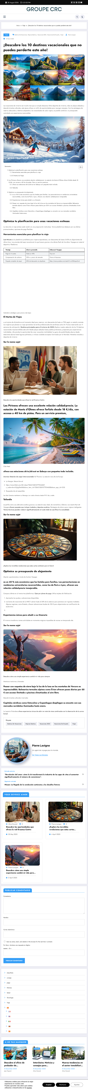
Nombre (5, 918)
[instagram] (79, 2)
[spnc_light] (82, 17)
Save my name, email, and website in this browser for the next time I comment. (30, 942)
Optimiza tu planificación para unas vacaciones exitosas (26, 170)
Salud (8, 993)
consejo (9, 978)
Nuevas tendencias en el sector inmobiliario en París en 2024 (72, 1064)
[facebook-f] (72, 2)
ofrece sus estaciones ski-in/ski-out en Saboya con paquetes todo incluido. (35, 184)
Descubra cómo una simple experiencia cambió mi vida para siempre (26, 676)
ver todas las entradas (40, 755)
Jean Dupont (7, 1071)
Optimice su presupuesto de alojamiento (21, 192)
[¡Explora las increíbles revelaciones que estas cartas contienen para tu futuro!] (40, 539)
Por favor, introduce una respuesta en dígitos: (16, 945)
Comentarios (7, 896)
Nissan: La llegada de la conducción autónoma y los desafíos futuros (32, 785)
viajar (61, 35)
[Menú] (4, 16)
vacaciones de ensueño (53, 35)
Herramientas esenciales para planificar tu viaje (26, 172)
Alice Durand (12, 824)
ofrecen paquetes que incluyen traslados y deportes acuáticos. (29, 507)
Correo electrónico (9, 930)
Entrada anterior (10, 771)
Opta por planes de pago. (43, 593)
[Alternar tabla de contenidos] (79, 167)
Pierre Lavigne (72, 35)
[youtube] (81, 2)
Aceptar (49, 1085)
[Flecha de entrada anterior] (82, 774)
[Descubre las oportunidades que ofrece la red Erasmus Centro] (40, 370)
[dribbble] (77, 2)
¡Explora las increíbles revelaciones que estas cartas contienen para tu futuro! (28, 566)
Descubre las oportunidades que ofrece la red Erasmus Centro (23, 400)
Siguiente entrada (10, 781)
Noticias (9, 988)
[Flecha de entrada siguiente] (82, 784)
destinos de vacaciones (21, 35)
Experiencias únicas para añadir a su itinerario (26, 200)
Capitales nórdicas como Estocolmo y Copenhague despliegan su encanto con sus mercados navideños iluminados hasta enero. (44, 212)
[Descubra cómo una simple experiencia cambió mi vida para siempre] (40, 650)
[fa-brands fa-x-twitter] (74, 2)
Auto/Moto (10, 973)
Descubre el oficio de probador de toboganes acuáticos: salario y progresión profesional (14, 1064)
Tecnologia (10, 998)
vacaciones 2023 (41, 35)
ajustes (29, 1088)
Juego (8, 983)
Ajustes (77, 1085)
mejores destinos (32, 35)
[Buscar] (77, 17)
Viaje (6, 35)
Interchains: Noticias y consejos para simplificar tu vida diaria (43, 1064)
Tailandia (15, 188)
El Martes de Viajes (18, 176)
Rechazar (62, 1085)
